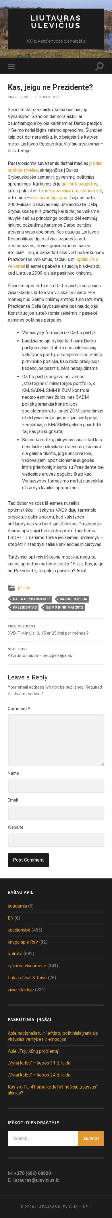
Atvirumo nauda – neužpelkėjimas (40, 652)
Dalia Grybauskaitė (32, 599)
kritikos (15, 170)
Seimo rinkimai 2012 (64, 607)
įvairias (96, 163)
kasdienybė (19, 930)
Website (15, 827)
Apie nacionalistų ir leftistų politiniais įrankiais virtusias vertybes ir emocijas (53, 1036)
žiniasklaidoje (21, 989)
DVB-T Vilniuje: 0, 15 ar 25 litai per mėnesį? (48, 630)
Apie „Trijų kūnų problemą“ (33, 1051)
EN (10, 918)
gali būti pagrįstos (79, 184)
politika (24, 588)
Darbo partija (73, 599)
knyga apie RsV (23, 942)
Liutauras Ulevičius (56, 21)
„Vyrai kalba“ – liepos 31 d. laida (39, 1063)
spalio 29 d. (88, 259)
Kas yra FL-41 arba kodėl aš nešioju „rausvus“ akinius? (53, 1090)
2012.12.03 (18, 97)
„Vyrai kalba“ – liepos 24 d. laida (39, 1075)
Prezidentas (25, 607)
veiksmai (16, 266)
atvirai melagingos (49, 197)
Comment (19, 708)
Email (13, 800)
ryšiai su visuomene (27, 965)
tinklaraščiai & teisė (27, 977)
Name (13, 773)
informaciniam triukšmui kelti (73, 191)
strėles (31, 170)
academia (17, 906)
